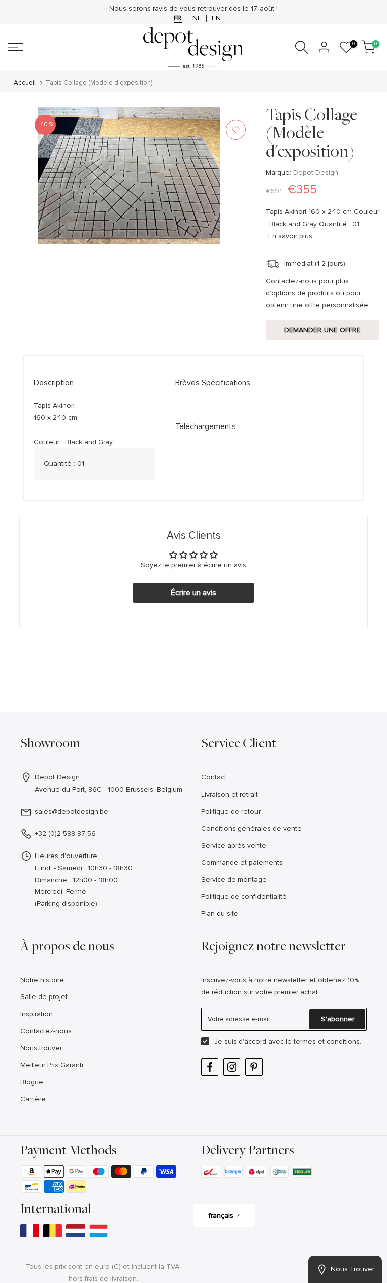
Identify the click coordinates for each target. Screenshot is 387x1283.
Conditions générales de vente (251, 828)
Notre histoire (42, 980)
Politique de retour (231, 811)
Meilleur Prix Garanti (51, 1065)
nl (196, 18)
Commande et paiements (242, 862)
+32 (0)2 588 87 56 (65, 833)
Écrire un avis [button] (193, 593)
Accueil (25, 83)
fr (178, 18)
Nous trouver (41, 1048)
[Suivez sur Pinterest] (254, 1067)
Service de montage (234, 879)
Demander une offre (322, 330)
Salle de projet (44, 996)
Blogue (31, 1082)
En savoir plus (290, 236)
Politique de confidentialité (244, 896)
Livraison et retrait (229, 794)
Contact (213, 777)
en (216, 18)
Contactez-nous (46, 1031)
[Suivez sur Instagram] (231, 1067)
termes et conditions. (327, 1041)
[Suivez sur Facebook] (209, 1067)
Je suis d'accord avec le (287, 1041)
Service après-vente (233, 845)
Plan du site (219, 913)
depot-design (315, 172)
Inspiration (36, 1014)
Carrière (33, 1099)
